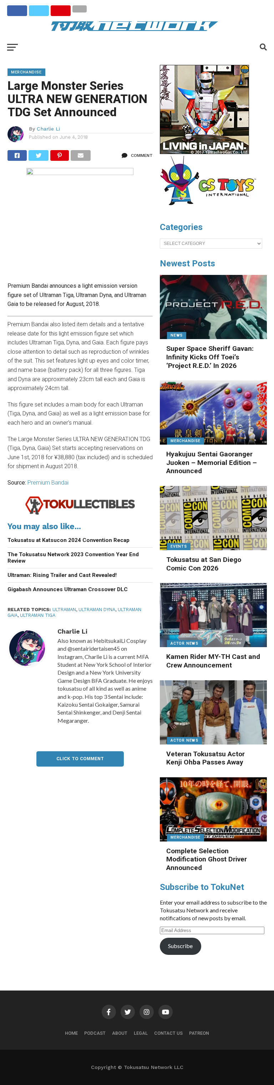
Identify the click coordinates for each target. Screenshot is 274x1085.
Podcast (95, 1033)
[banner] (204, 152)
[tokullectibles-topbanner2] (80, 513)
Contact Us (168, 1033)
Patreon (199, 1033)
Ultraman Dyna (96, 609)
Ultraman (64, 609)
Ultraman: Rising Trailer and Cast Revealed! (62, 575)
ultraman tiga (37, 615)
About (119, 1033)
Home (71, 1033)
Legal (141, 1033)
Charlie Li (48, 129)
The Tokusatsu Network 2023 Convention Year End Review (73, 557)
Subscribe (180, 945)
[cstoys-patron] (211, 209)
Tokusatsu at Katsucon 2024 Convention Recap (68, 540)
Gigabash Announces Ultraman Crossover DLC (67, 589)
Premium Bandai (47, 482)
